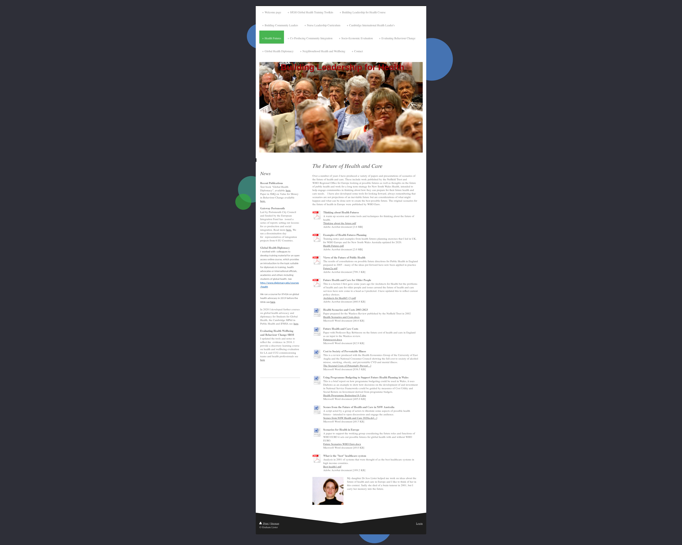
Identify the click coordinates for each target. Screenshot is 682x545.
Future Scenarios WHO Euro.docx (342, 444)
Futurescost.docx (332, 339)
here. (263, 201)
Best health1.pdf (332, 466)
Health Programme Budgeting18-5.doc (344, 395)
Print (265, 523)
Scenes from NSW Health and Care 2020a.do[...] (350, 418)
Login (419, 523)
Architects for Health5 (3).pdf (339, 298)
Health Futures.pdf (333, 245)
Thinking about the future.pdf (339, 223)
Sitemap (274, 523)
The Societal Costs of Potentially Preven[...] (347, 365)
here (288, 190)
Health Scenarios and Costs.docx (341, 317)
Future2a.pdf (330, 268)
